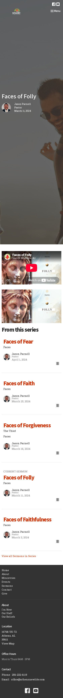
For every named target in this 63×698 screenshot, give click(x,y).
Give (4, 593)
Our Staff (7, 613)
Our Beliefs (8, 616)
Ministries (8, 578)
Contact (7, 589)
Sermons (7, 585)
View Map (8, 643)
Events (6, 581)
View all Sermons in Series (19, 556)
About (5, 574)
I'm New (7, 609)
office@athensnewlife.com (28, 679)
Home (5, 570)
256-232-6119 (19, 674)
